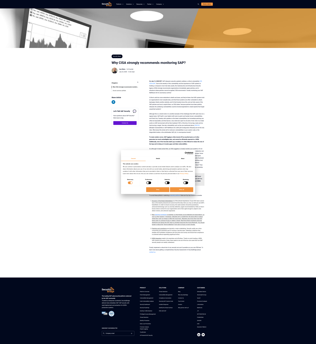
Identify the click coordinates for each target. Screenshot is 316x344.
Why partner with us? (183, 307)
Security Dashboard (145, 304)
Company (159, 4)
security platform (175, 195)
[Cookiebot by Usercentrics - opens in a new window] (186, 153)
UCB (198, 323)
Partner (149, 4)
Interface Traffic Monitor (146, 311)
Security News (117, 56)
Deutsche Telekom (201, 327)
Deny (157, 189)
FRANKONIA (200, 317)
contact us (152, 252)
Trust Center (181, 301)
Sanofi (198, 298)
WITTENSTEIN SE (201, 314)
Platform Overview (144, 291)
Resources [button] (139, 4)
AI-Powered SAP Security (146, 335)
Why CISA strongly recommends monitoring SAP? (125, 87)
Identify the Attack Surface (166, 307)
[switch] (148, 182)
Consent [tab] (133, 158)
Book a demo (207, 4)
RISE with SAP (162, 311)
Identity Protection (144, 320)
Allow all (181, 189)
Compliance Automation (165, 298)
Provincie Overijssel (202, 301)
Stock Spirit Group (201, 294)
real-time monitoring (161, 214)
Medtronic (199, 307)
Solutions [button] (129, 4)
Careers (180, 304)
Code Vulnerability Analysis (147, 301)
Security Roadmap (144, 307)
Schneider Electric (201, 291)
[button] (137, 83)
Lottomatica (200, 304)
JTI (198, 311)
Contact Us (125, 123)
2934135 (197, 125)
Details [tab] (158, 158)
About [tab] (182, 158)
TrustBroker (143, 332)
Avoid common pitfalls (119, 90)
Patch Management (145, 294)
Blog (179, 291)
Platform (118, 4)
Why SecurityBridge (183, 294)
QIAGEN (199, 320)
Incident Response (163, 304)
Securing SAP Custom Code (166, 301)
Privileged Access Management (148, 314)
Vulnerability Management (146, 298)
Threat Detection (144, 317)
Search (198, 4)
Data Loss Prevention (145, 323)
